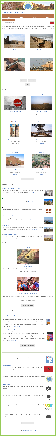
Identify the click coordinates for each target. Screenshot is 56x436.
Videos (8, 17)
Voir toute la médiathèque (27, 345)
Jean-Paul (15, 174)
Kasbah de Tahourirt (14, 169)
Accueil (8, 15)
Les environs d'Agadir (8, 198)
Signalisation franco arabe (41, 139)
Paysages (41, 94)
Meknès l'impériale (28, 266)
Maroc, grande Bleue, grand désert (12, 315)
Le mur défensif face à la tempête (41, 49)
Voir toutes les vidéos (27, 305)
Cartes (34, 15)
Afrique (17, 12)
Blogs (21, 17)
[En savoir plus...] (32, 192)
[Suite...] (28, 297)
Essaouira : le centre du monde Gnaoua (28, 293)
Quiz (47, 17)
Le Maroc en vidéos (7, 393)
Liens (34, 17)
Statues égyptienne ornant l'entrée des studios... (15, 139)
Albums (47, 15)
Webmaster (42, 115)
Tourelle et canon (15, 49)
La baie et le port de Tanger (10, 215)
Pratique (21, 15)
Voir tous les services (27, 423)
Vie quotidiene (15, 94)
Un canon (15, 73)
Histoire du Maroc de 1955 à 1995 (11, 207)
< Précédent (23, 80)
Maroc (23, 12)
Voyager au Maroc (6, 412)
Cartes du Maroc (6, 354)
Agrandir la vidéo (28, 264)
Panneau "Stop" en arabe (15, 111)
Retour (27, 84)
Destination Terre (7, 12)
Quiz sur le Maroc (6, 401)
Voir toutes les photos (27, 179)
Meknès (28, 247)
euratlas (41, 174)
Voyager (8, 19)
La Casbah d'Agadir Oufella (10, 234)
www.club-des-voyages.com (29, 430)
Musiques (28, 274)
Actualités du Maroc (7, 374)
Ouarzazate (15, 152)
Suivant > (32, 80)
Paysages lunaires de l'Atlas (41, 111)
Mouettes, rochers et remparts (41, 73)
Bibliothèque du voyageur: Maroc (11, 329)
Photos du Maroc (6, 384)
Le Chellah (6, 225)
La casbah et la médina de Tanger (11, 188)
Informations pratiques (7, 365)
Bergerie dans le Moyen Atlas (41, 169)
